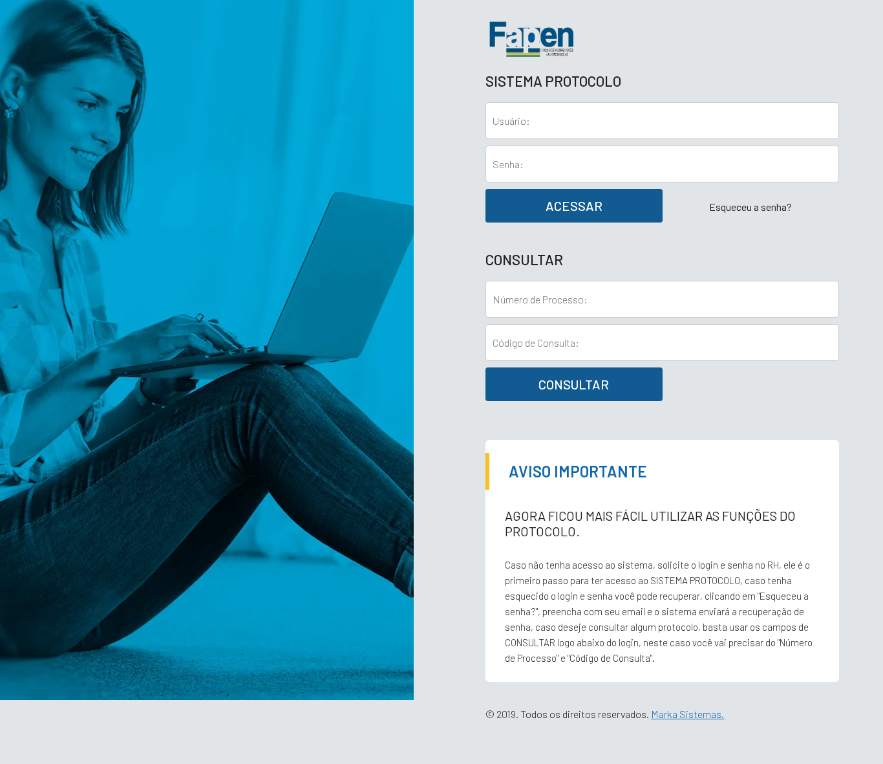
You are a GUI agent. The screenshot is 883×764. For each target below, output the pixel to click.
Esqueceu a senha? (750, 207)
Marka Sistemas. (687, 714)
